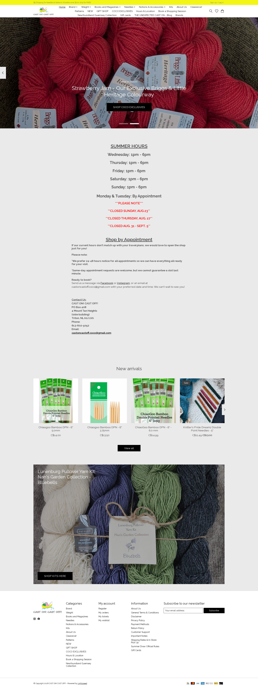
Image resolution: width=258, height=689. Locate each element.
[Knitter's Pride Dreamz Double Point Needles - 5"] (202, 400)
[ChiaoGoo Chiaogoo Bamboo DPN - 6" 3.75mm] (104, 400)
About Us (182, 7)
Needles (70, 620)
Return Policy (137, 628)
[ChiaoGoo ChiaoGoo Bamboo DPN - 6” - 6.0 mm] (153, 400)
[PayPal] (216, 683)
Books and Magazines (77, 616)
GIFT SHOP (102, 11)
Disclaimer (136, 616)
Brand (69, 608)
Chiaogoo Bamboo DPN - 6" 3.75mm (104, 429)
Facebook (106, 283)
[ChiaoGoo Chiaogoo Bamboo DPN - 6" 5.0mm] (55, 400)
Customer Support (140, 632)
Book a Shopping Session (172, 11)
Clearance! (196, 7)
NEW (90, 11)
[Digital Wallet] (209, 683)
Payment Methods (140, 624)
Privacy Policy (138, 620)
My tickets (104, 616)
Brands (179, 15)
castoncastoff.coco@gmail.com (91, 332)
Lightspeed (82, 683)
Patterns (79, 11)
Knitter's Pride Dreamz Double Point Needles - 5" (202, 429)
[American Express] (203, 683)
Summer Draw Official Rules (145, 646)
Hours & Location (145, 11)
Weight (69, 612)
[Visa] (198, 683)
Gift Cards (136, 650)
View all (129, 448)
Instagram (123, 283)
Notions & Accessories (77, 624)
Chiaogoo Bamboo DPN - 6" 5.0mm (56, 429)
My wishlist (104, 620)
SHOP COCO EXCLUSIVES (129, 107)
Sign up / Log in (217, 2)
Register (103, 608)
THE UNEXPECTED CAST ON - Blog (153, 15)
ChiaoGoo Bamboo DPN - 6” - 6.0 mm (153, 429)
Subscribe (214, 610)
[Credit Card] (188, 683)
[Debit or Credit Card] (221, 683)
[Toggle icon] (211, 11)
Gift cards (125, 15)
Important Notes (139, 636)
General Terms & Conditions (145, 612)
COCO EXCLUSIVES (122, 11)
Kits (171, 7)
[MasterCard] (193, 683)
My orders (104, 612)
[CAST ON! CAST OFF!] (43, 11)
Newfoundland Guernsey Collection (97, 15)
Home (62, 7)
